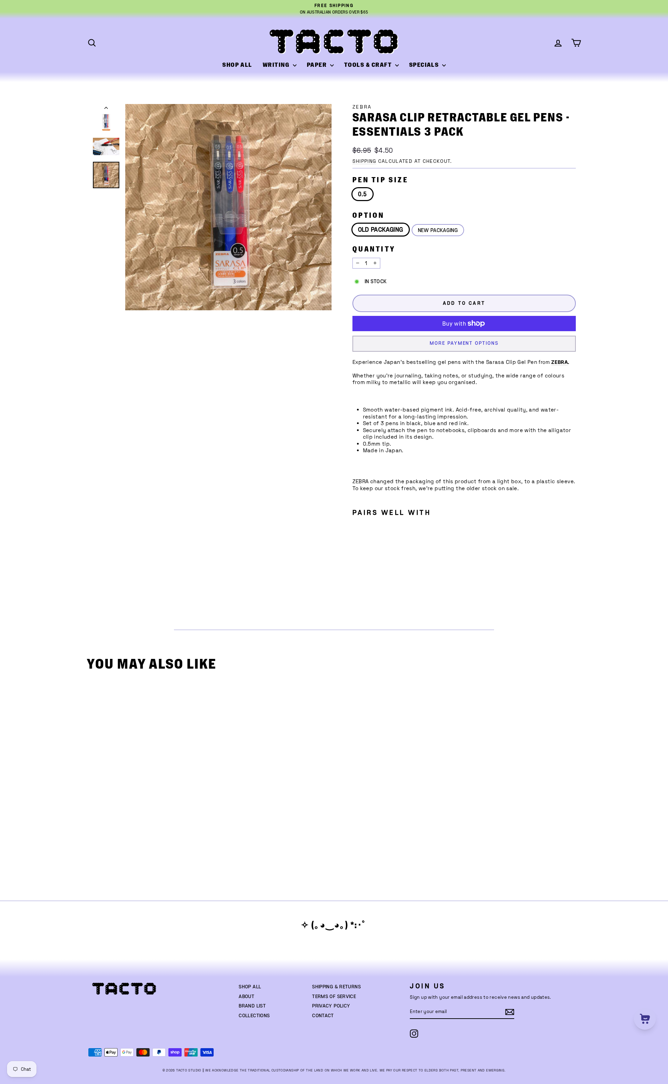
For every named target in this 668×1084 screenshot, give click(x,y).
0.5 (362, 194)
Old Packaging (380, 230)
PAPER (317, 65)
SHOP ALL (237, 65)
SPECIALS (424, 65)
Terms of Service (334, 996)
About (246, 996)
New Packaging (438, 230)
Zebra (362, 107)
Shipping (364, 161)
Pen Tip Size (380, 180)
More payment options (464, 343)
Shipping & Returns (336, 987)
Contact (323, 1015)
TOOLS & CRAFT (368, 65)
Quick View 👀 (151, 798)
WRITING (277, 65)
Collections (254, 1015)
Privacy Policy (331, 1006)
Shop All (250, 987)
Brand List (252, 1006)
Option (368, 215)
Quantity (374, 249)
